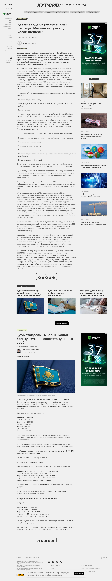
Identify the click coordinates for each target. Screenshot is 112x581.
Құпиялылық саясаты (86, 565)
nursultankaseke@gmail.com (29, 352)
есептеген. (26, 440)
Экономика (9, 33)
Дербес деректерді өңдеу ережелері (89, 568)
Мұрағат (53, 568)
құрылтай (20, 356)
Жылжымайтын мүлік (56, 12)
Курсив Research (7, 26)
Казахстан (9, 60)
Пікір (10, 22)
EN (8, 8)
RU (6, 8)
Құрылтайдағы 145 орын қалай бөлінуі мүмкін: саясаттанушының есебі (29, 293)
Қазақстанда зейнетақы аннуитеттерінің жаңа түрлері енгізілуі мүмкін (92, 293)
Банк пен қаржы (34, 12)
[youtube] (61, 562)
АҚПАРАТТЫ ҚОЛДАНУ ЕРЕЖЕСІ (88, 571)
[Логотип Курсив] (8, 4)
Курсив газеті (8, 24)
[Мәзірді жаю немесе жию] (11, 42)
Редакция (9, 46)
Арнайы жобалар (7, 51)
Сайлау (26, 356)
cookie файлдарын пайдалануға (47, 575)
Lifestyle (9, 31)
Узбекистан (9, 62)
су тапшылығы (22, 48)
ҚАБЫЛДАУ (79, 573)
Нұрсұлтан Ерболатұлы (30, 349)
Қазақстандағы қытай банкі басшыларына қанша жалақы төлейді (92, 137)
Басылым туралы (55, 565)
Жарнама (9, 48)
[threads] (57, 562)
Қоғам (10, 28)
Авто (10, 20)
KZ (11, 8)
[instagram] (49, 562)
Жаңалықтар (8, 18)
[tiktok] (53, 562)
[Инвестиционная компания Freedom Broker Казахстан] (7, 14)
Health (10, 35)
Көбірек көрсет (62, 323)
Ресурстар (93, 12)
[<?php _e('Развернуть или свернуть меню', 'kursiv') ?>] (11, 58)
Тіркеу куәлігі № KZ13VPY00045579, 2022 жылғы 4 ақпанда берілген (28, 566)
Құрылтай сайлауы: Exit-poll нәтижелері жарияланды (60, 293)
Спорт (10, 37)
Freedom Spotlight (7, 53)
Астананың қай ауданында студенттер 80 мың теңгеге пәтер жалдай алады (93, 106)
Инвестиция (77, 12)
